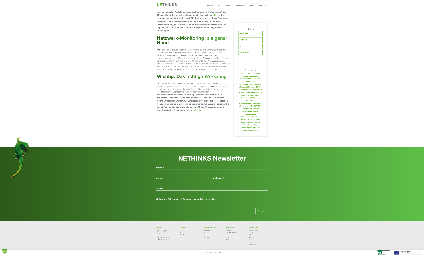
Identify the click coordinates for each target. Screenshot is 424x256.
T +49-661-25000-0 (163, 237)
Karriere (251, 5)
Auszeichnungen (231, 232)
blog (242, 73)
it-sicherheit (252, 95)
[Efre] (407, 253)
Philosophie (229, 230)
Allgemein (244, 34)
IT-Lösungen (244, 92)
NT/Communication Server (250, 117)
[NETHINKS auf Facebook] (158, 245)
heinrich (258, 79)
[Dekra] (383, 253)
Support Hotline (253, 230)
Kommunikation (250, 101)
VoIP (218, 5)
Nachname (218, 178)
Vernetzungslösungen (248, 128)
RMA (250, 235)
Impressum (206, 235)
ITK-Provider (256, 98)
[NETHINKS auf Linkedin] (163, 245)
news (254, 114)
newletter (248, 114)
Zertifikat (254, 130)
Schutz (250, 120)
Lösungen (242, 106)
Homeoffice (250, 82)
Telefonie (246, 125)
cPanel (251, 242)
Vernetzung (254, 125)
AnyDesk (251, 232)
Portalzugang (252, 244)
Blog (260, 5)
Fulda (252, 79)
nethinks (250, 106)
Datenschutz (206, 230)
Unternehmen (240, 5)
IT (249, 90)
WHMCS (251, 239)
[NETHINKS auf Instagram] (165, 245)
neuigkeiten (254, 111)
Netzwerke (246, 111)
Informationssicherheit (247, 84)
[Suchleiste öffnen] (265, 5)
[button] (5, 251)
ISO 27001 (206, 237)
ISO (257, 87)
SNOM (243, 122)
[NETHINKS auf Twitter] (160, 245)
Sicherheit (257, 120)
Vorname (160, 178)
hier (215, 15)
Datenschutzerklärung (178, 199)
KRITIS (259, 103)
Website (197, 110)
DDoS (251, 76)
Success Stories (230, 235)
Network (210, 5)
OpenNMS (244, 120)
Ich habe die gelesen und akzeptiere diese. (186, 199)
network (249, 109)
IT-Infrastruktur (256, 90)
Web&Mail (228, 5)
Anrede (160, 168)
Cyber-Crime (249, 73)
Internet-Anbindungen (247, 87)
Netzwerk (256, 109)
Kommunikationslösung (248, 103)
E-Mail (159, 189)
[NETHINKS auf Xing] (161, 245)
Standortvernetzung (253, 122)
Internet (259, 84)
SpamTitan (252, 237)
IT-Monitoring (254, 92)
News (227, 239)
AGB (204, 232)
